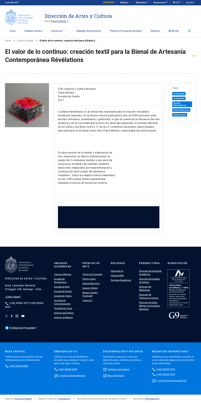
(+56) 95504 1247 (165, 374)
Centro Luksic (89, 279)
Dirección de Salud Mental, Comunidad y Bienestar (149, 305)
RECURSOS (118, 263)
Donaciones (159, 2)
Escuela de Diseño (63, 291)
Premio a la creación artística (126, 31)
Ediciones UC (117, 271)
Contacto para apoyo (118, 369)
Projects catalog (25, 40)
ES (173, 31)
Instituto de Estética (64, 313)
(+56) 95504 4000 (18, 366)
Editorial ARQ (117, 275)
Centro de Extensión (92, 274)
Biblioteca (141, 2)
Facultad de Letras (63, 308)
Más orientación (116, 375)
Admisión (108, 2)
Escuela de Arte (62, 287)
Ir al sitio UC (11, 2)
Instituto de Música (63, 317)
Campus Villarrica (62, 274)
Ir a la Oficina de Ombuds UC (171, 380)
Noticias (155, 31)
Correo (191, 2)
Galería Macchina (90, 283)
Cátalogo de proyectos (88, 31)
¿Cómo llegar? (13, 296)
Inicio (13, 31)
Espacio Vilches (90, 288)
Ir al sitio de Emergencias (71, 375)
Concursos (59, 31)
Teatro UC (87, 300)
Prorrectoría (60, 21)
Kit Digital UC (152, 398)
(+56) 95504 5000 (67, 369)
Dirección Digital (22, 398)
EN (176, 31)
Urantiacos (63, 398)
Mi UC (176, 2)
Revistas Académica (121, 280)
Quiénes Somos (33, 31)
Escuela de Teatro (63, 296)
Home (8, 40)
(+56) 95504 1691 (165, 369)
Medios (125, 2)
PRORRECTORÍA (149, 263)
